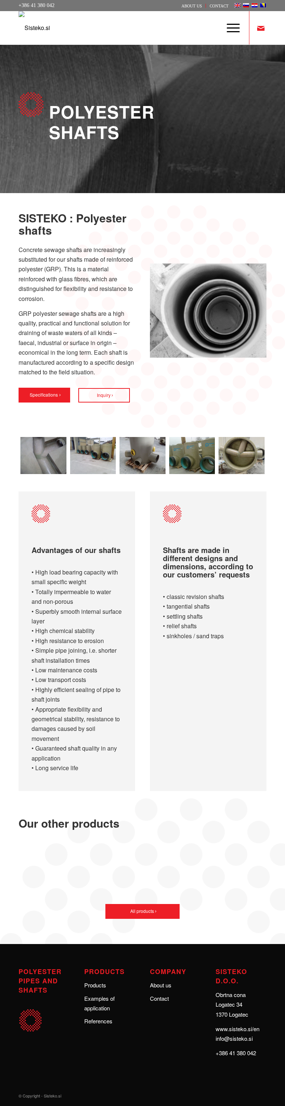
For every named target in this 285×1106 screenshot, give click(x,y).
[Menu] (229, 27)
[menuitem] (192, 6)
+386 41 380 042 (236, 1053)
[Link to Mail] (260, 27)
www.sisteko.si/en (237, 1029)
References (98, 1021)
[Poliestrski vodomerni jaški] (241, 455)
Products (95, 985)
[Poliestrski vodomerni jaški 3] (43, 455)
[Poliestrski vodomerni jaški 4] (93, 455)
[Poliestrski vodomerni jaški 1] (142, 455)
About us (191, 6)
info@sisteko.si (234, 1038)
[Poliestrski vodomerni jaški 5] (192, 455)
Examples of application (99, 1003)
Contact (219, 6)
